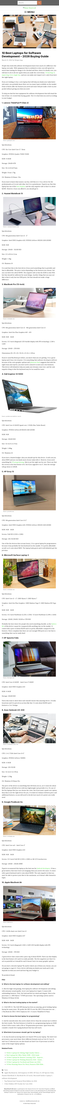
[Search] (39, 3)
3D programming (18, 462)
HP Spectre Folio (48, 1073)
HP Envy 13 (37, 1073)
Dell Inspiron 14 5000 (25, 1073)
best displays (21, 187)
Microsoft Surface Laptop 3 (42, 1076)
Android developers (43, 868)
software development (9, 1078)
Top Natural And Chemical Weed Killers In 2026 (20, 1081)
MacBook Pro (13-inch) (25, 1076)
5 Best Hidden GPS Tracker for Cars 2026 (18, 1084)
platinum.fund (35, 362)
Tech (6, 1070)
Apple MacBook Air (10, 1073)
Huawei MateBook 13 (9, 1076)
